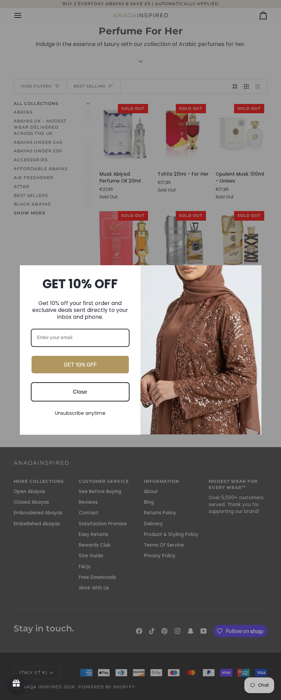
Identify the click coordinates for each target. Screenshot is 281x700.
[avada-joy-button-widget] (16, 683)
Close (80, 391)
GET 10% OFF (80, 364)
